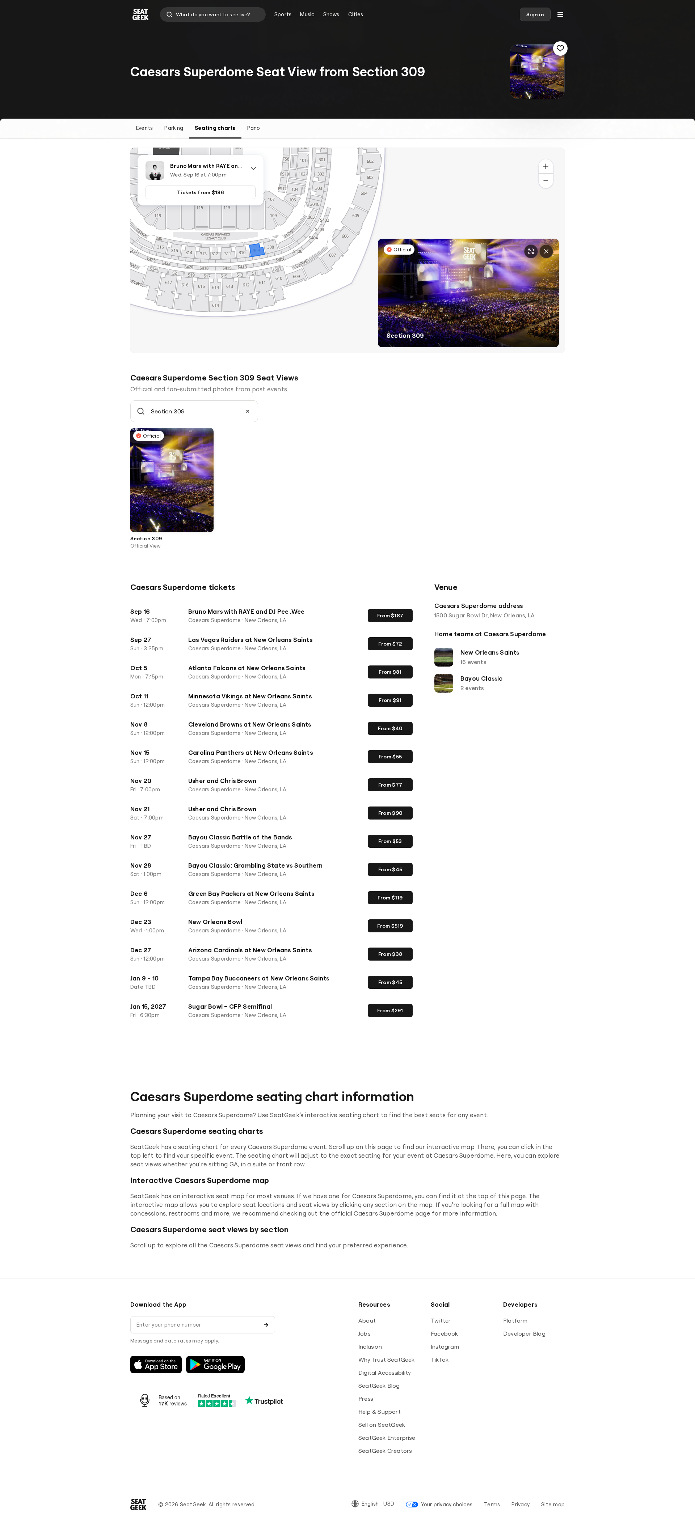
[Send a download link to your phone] (266, 1324)
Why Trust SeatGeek (386, 1359)
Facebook (444, 1333)
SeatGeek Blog (379, 1385)
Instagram (445, 1346)
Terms (492, 1504)
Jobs (364, 1333)
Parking (173, 127)
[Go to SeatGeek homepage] (140, 15)
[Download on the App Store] (156, 1364)
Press (365, 1398)
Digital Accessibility (384, 1372)
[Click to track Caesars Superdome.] (560, 48)
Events (144, 127)
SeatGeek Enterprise (386, 1437)
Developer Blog (524, 1333)
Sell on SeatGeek (381, 1424)
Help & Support (379, 1411)
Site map (553, 1504)
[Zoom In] (546, 166)
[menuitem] (283, 14)
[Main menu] (560, 14)
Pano (253, 127)
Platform (515, 1320)
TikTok (439, 1359)
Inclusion (370, 1346)
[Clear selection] (247, 411)
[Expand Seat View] (531, 251)
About (367, 1320)
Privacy (520, 1504)
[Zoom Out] (546, 181)
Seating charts (215, 127)
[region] (347, 250)
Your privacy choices (446, 1504)
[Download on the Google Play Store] (215, 1364)
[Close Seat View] (546, 251)
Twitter (441, 1320)
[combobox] (213, 14)
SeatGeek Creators (385, 1450)
